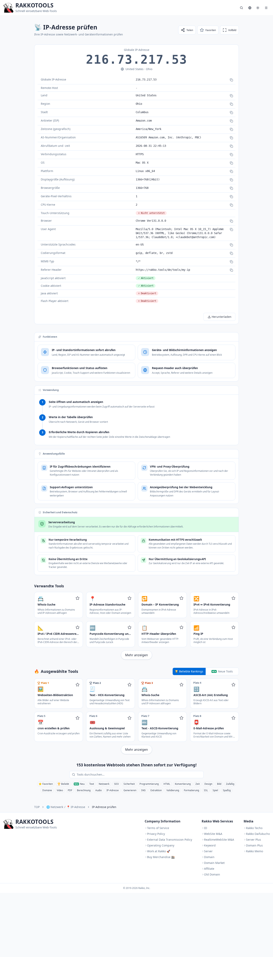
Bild (219, 784)
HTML (166, 784)
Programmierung (149, 784)
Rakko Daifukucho (258, 834)
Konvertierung (183, 784)
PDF (70, 790)
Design (208, 784)
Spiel (215, 790)
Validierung (172, 790)
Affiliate (209, 868)
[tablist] (205, 671)
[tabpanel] (136, 716)
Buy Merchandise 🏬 (161, 857)
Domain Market (214, 863)
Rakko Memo (254, 851)
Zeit (197, 784)
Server (208, 851)
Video (60, 790)
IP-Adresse (113, 790)
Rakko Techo (254, 828)
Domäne (47, 790)
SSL (206, 790)
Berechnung (84, 790)
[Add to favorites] (77, 598)
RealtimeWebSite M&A (219, 839)
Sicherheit (129, 784)
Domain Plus (254, 845)
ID (205, 828)
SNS (143, 790)
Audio (98, 790)
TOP (37, 807)
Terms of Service (158, 828)
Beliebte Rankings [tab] (191, 671)
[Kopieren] (231, 79)
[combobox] (139, 775)
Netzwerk (104, 784)
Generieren (130, 790)
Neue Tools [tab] (225, 671)
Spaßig (227, 790)
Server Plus (253, 839)
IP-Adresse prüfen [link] (104, 807)
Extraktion (156, 790)
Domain (209, 857)
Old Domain (212, 874)
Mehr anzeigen (136, 655)
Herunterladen (221, 317)
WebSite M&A (213, 834)
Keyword (210, 845)
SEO (116, 784)
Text (91, 784)
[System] (258, 8)
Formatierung (191, 790)
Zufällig (230, 784)
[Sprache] (250, 8)
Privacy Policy (156, 834)
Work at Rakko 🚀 (158, 851)
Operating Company (160, 845)
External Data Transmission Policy (169, 839)
